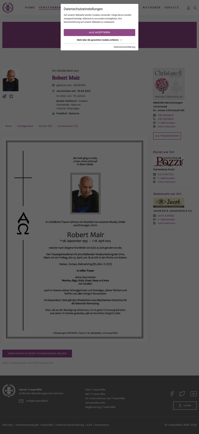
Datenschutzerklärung (124, 47)
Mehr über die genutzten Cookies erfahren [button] (98, 40)
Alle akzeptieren (99, 32)
